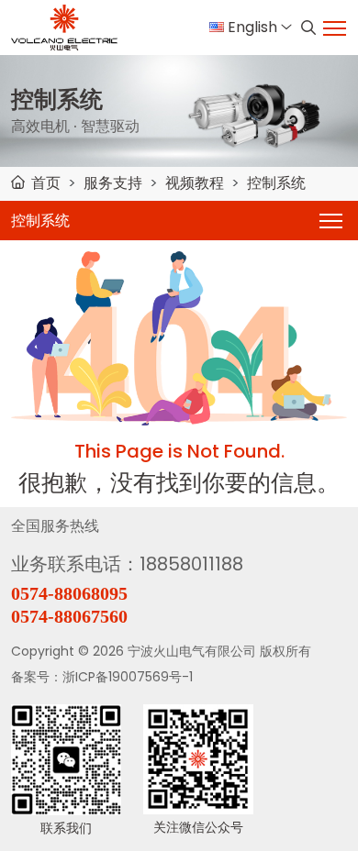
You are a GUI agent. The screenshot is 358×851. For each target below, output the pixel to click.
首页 (46, 182)
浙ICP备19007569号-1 (127, 677)
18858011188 (191, 564)
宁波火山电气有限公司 (192, 651)
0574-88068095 (69, 593)
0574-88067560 (69, 616)
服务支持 (113, 182)
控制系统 (276, 182)
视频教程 (194, 182)
